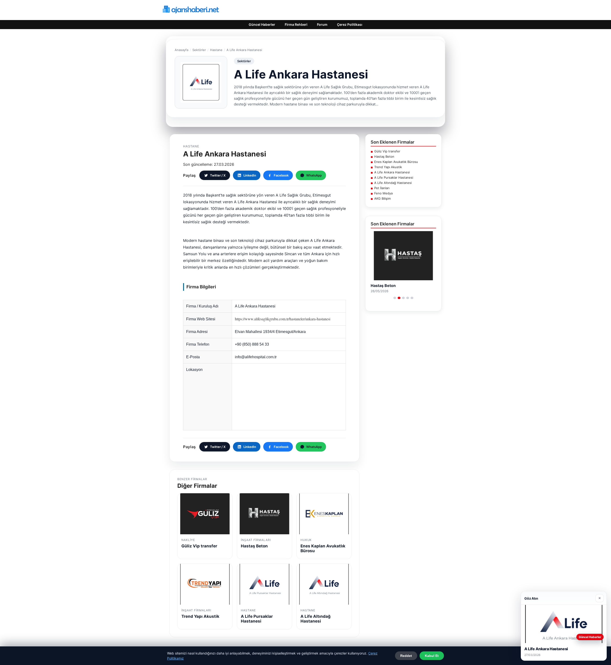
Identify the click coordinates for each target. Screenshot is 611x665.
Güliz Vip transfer (387, 151)
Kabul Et (432, 656)
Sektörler (199, 50)
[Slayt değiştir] (394, 298)
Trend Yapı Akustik (388, 167)
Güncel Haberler (262, 24)
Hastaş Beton (384, 156)
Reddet (406, 656)
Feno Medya (383, 193)
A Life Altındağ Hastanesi (393, 183)
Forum (322, 24)
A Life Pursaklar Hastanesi (393, 177)
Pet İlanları (382, 188)
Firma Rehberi (296, 24)
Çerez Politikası (349, 24)
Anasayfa (181, 50)
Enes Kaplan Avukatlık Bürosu (396, 162)
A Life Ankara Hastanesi (392, 172)
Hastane (216, 50)
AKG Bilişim (382, 198)
